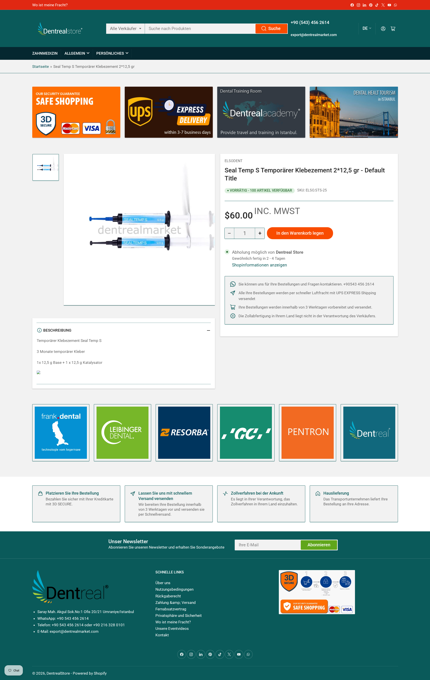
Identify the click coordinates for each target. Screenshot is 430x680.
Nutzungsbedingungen (174, 589)
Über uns (162, 583)
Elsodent (234, 161)
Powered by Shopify (90, 673)
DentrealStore (58, 673)
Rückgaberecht (168, 596)
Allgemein (74, 53)
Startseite (40, 66)
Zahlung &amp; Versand (175, 602)
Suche (274, 28)
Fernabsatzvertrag (170, 609)
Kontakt (162, 635)
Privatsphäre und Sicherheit (178, 615)
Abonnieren (318, 544)
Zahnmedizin (45, 53)
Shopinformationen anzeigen (259, 265)
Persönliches (110, 53)
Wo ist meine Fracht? (50, 5)
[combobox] (216, 28)
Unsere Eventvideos (172, 628)
